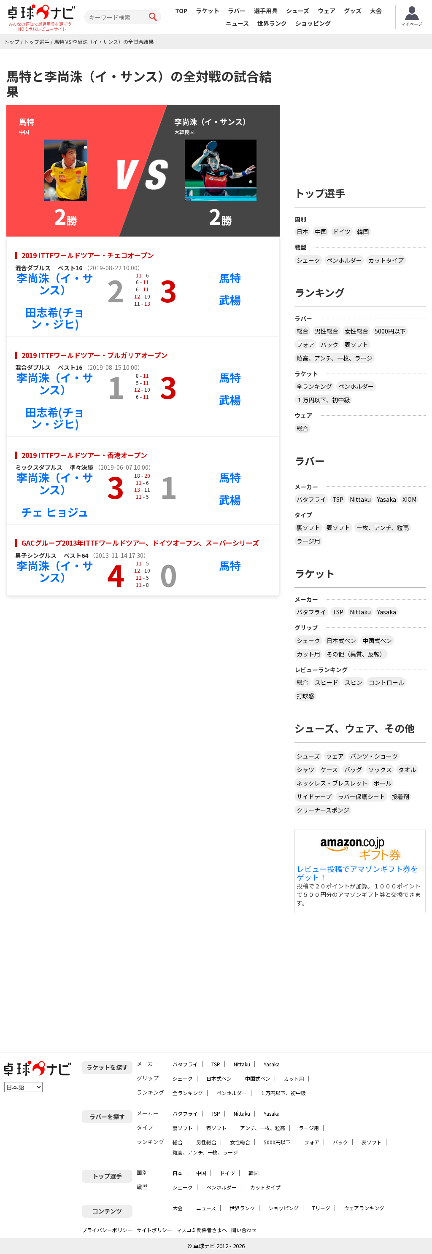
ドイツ (342, 231)
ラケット (207, 10)
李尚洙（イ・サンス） (54, 284)
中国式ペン (377, 640)
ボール (383, 783)
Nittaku (360, 499)
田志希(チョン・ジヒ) (54, 318)
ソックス (380, 769)
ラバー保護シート (361, 796)
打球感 (305, 696)
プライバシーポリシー (107, 1229)
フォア (305, 344)
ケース (329, 769)
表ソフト (356, 344)
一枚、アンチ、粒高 (382, 527)
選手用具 (266, 10)
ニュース (237, 23)
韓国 (363, 231)
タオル (407, 769)
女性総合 (356, 331)
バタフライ (311, 499)
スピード (326, 682)
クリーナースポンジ (323, 810)
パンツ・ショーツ (374, 756)
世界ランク (272, 23)
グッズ (353, 10)
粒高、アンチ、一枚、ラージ (335, 358)
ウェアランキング (364, 1207)
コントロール (386, 682)
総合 (302, 331)
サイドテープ (314, 796)
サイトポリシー (154, 1229)
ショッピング (313, 23)
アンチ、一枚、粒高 (262, 1127)
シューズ (297, 10)
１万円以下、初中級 (323, 400)
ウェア (326, 10)
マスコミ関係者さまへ (201, 1229)
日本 (302, 231)
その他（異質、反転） (356, 654)
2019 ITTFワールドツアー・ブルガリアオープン (94, 355)
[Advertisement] (363, 114)
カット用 (308, 654)
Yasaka (386, 499)
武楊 (230, 299)
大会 (376, 10)
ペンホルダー (344, 260)
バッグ (353, 769)
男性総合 (326, 331)
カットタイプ (386, 260)
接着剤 (400, 796)
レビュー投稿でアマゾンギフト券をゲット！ (357, 873)
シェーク (308, 260)
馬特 (230, 277)
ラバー (237, 10)
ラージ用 (308, 541)
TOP (181, 10)
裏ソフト (308, 527)
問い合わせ (243, 1229)
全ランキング (314, 386)
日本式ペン (341, 640)
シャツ (305, 769)
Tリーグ (321, 1207)
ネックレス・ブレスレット (332, 783)
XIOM (409, 499)
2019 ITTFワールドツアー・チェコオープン (88, 255)
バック (329, 344)
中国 (321, 231)
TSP (337, 499)
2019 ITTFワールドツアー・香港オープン (84, 455)
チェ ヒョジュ (55, 511)
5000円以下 (390, 331)
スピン (353, 682)
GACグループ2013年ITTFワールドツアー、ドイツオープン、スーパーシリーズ (140, 543)
